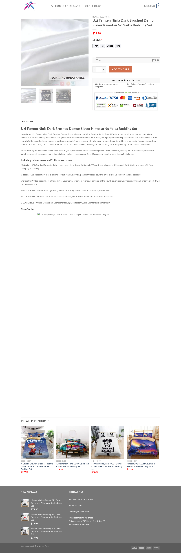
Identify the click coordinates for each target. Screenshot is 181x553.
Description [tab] (27, 121)
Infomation (75, 6)
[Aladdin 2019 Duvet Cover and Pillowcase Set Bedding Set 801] (143, 442)
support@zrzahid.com (79, 511)
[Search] (52, 5)
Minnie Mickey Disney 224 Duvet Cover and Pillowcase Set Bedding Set (106, 466)
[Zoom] (24, 83)
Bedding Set (105, 17)
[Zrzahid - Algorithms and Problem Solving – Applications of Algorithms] (34, 6)
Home (58, 6)
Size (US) (97, 39)
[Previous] (25, 52)
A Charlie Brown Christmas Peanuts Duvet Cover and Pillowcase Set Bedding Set (37, 466)
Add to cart (120, 69)
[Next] (83, 52)
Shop (65, 6)
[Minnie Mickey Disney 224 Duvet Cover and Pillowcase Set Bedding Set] (107, 442)
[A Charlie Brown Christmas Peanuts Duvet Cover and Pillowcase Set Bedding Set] (37, 442)
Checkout (96, 6)
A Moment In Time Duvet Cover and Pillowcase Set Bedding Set (72, 465)
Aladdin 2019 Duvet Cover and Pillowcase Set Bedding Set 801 (141, 465)
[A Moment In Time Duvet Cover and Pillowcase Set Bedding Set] (72, 442)
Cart (87, 6)
